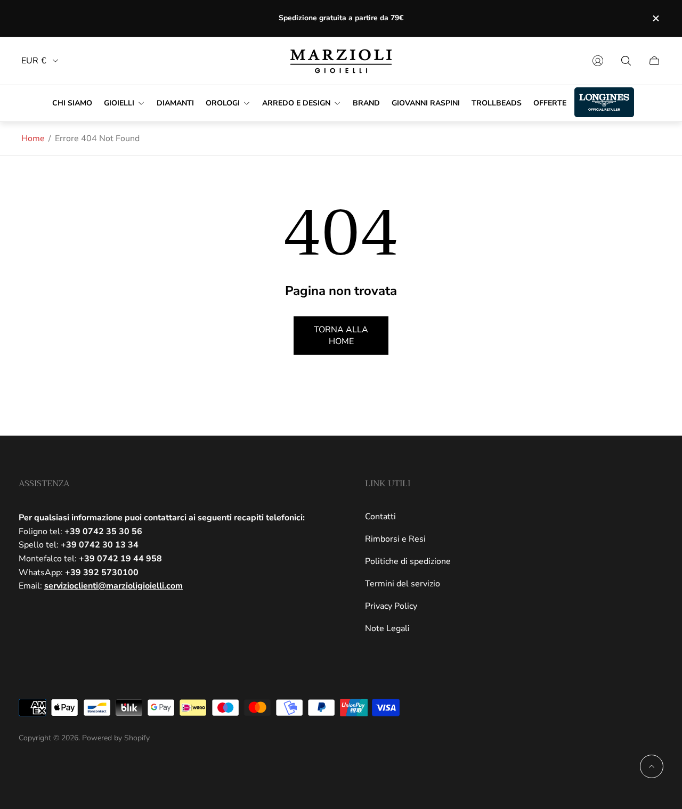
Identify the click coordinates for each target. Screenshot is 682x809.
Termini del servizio (402, 584)
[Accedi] (598, 60)
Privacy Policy (391, 606)
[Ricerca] (626, 60)
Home (33, 138)
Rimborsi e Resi (395, 539)
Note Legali (387, 628)
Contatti (380, 516)
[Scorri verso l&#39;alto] (651, 766)
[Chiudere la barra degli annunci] (655, 18)
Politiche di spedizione (408, 561)
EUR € (33, 60)
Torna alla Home (341, 335)
